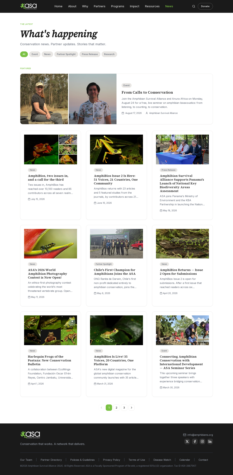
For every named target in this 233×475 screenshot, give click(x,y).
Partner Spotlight (66, 54)
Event (35, 54)
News (169, 6)
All (24, 54)
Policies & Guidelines (82, 459)
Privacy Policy (111, 459)
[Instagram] (202, 441)
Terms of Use (137, 459)
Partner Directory (51, 459)
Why (85, 6)
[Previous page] (101, 408)
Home (58, 6)
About (72, 6)
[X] (187, 441)
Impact (134, 6)
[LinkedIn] (210, 441)
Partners (99, 6)
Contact (203, 459)
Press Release (90, 54)
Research (109, 54)
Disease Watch (162, 459)
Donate (205, 6)
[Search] (194, 6)
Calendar (184, 459)
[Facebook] (195, 441)
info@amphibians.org (200, 434)
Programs (117, 6)
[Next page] (132, 408)
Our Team (26, 459)
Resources (152, 6)
